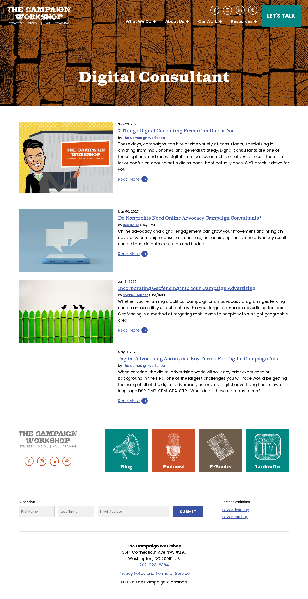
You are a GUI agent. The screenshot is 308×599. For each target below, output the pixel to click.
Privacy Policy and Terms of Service (154, 573)
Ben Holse (131, 225)
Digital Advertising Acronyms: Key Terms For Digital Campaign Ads (198, 359)
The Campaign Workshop (144, 137)
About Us (174, 21)
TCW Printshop (235, 516)
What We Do (138, 21)
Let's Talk (281, 15)
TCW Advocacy (235, 509)
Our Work (207, 21)
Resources (241, 21)
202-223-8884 (154, 565)
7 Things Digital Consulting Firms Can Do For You (176, 131)
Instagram (227, 10)
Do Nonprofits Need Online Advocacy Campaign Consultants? (189, 218)
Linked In (240, 10)
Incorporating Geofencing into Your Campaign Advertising (186, 288)
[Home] (39, 16)
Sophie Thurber (135, 295)
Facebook (215, 10)
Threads (253, 10)
